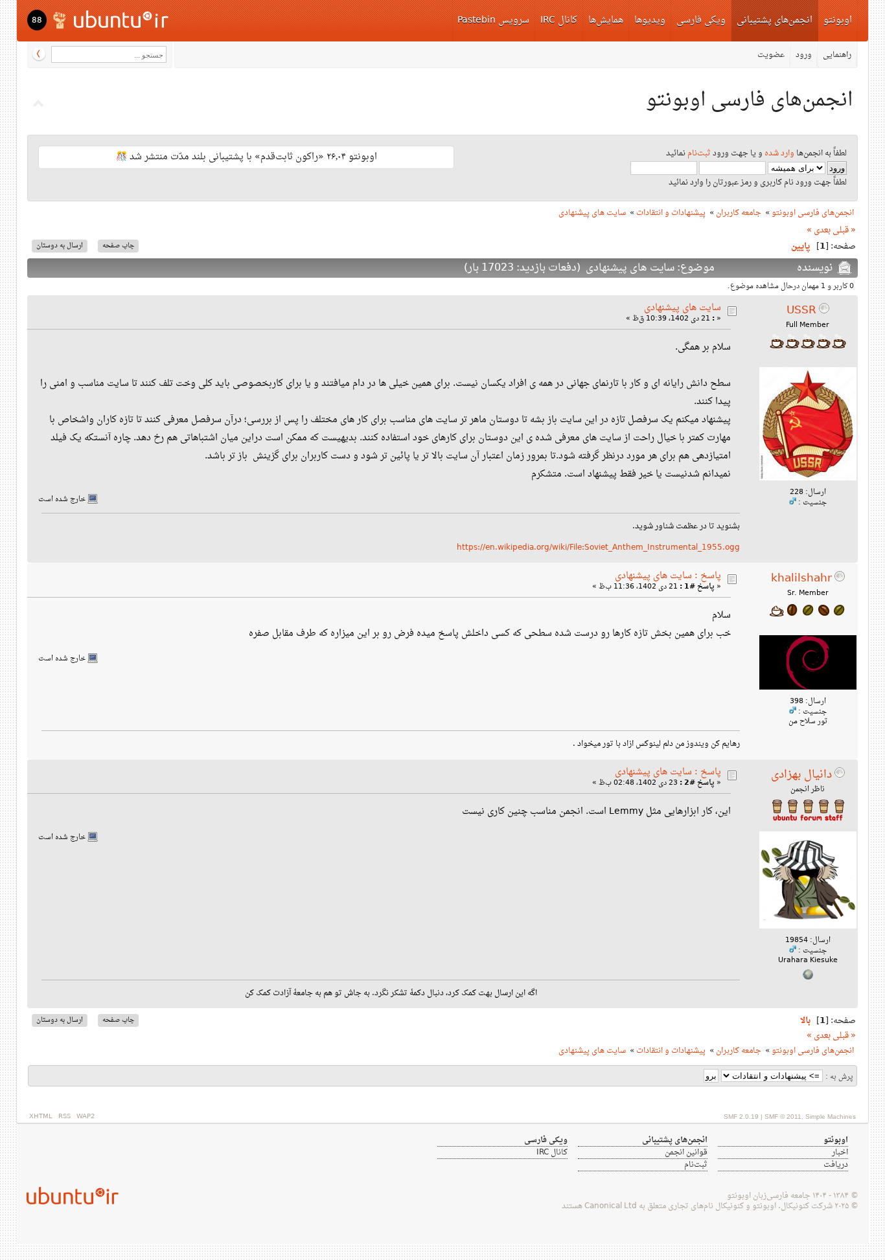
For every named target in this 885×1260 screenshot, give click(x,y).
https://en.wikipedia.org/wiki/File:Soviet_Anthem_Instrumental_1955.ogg (598, 548)
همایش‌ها (605, 20)
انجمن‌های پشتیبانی (774, 20)
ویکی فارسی (701, 20)
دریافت (835, 1165)
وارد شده (779, 153)
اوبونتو (837, 20)
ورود (804, 55)
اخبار (840, 1152)
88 (37, 21)
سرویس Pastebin (493, 20)
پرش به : (839, 1077)
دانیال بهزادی (801, 775)
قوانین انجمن (686, 1152)
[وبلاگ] (808, 978)
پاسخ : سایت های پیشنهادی (668, 576)
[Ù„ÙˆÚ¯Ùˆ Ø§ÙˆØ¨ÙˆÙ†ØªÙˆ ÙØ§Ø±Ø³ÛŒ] (112, 19)
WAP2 (85, 1116)
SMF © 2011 (782, 1116)
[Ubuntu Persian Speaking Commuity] (67, 1195)
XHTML (40, 1116)
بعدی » (819, 230)
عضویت (771, 55)
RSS (64, 1116)
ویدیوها (649, 20)
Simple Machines (830, 1116)
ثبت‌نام (699, 153)
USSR (801, 310)
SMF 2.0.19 (741, 1116)
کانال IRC (558, 20)
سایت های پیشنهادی (682, 308)
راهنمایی (837, 55)
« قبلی (844, 230)
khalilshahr (801, 578)
